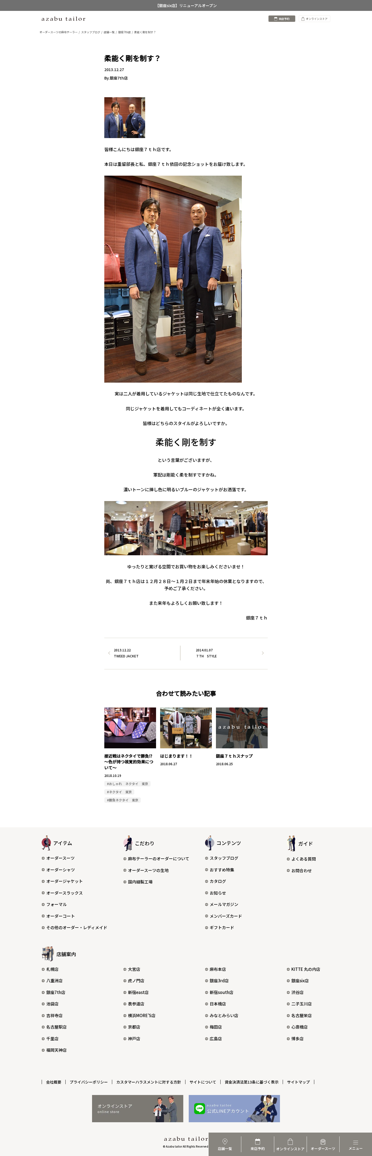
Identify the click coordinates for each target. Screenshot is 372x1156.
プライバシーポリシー (89, 1082)
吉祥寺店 (54, 1015)
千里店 (52, 1038)
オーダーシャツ (60, 870)
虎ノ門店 (136, 980)
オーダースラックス (64, 893)
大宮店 (134, 969)
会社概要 (53, 1082)
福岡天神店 (56, 1050)
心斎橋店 (299, 1027)
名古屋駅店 (56, 1027)
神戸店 (134, 1038)
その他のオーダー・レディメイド (76, 927)
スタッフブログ (224, 858)
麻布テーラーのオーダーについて (158, 858)
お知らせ (218, 893)
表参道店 (136, 1003)
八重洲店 (54, 980)
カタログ (218, 881)
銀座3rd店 (219, 980)
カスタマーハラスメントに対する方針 (148, 1082)
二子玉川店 (301, 1003)
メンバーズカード (226, 916)
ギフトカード (222, 927)
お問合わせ (301, 870)
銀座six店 (300, 980)
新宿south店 (221, 992)
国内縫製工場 (140, 881)
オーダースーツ (60, 858)
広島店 (216, 1038)
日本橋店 (218, 1003)
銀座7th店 (55, 992)
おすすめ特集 (222, 870)
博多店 (297, 1038)
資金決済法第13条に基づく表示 (252, 1082)
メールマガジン (224, 904)
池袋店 (52, 1003)
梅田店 (216, 1027)
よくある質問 (303, 859)
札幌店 (52, 969)
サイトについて (203, 1082)
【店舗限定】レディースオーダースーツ (186, 5)
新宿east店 (138, 992)
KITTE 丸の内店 (305, 969)
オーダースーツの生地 (148, 870)
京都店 (134, 1027)
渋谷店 (297, 992)
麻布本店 (218, 969)
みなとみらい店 (224, 1015)
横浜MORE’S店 (141, 1015)
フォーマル (56, 904)
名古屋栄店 (301, 1015)
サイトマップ (298, 1082)
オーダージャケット (64, 881)
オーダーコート (60, 916)
